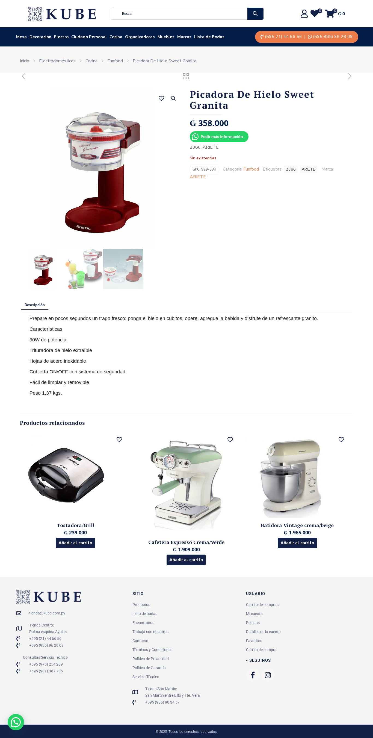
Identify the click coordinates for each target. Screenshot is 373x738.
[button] (173, 98)
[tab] (34, 305)
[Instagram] (268, 675)
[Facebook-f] (253, 675)
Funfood (115, 61)
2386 (291, 169)
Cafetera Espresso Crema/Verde (186, 542)
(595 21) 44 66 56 (283, 37)
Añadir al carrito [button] (75, 543)
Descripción (35, 305)
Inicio (24, 61)
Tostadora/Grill (75, 525)
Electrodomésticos (57, 61)
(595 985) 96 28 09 (333, 37)
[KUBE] (62, 13)
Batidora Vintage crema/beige (297, 525)
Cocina (91, 61)
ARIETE (308, 169)
